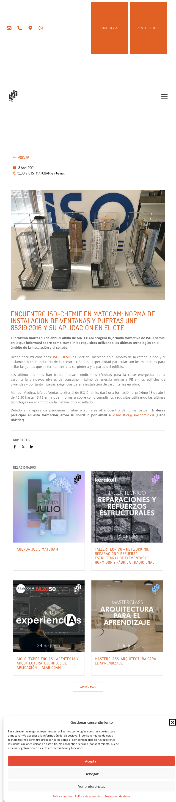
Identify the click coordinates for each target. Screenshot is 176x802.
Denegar (92, 773)
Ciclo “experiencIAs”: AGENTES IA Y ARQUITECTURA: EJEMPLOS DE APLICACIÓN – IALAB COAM (48, 663)
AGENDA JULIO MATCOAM (37, 549)
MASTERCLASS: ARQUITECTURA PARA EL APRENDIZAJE (125, 660)
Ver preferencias (91, 786)
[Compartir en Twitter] (25, 446)
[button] (172, 722)
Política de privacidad (88, 796)
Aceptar (91, 761)
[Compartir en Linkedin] (33, 446)
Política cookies (63, 796)
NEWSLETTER (146, 28)
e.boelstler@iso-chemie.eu (133, 415)
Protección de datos (117, 796)
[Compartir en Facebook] (16, 446)
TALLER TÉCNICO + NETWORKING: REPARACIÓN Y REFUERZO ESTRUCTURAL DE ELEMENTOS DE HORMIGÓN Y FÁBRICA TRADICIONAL (124, 556)
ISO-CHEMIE (62, 357)
